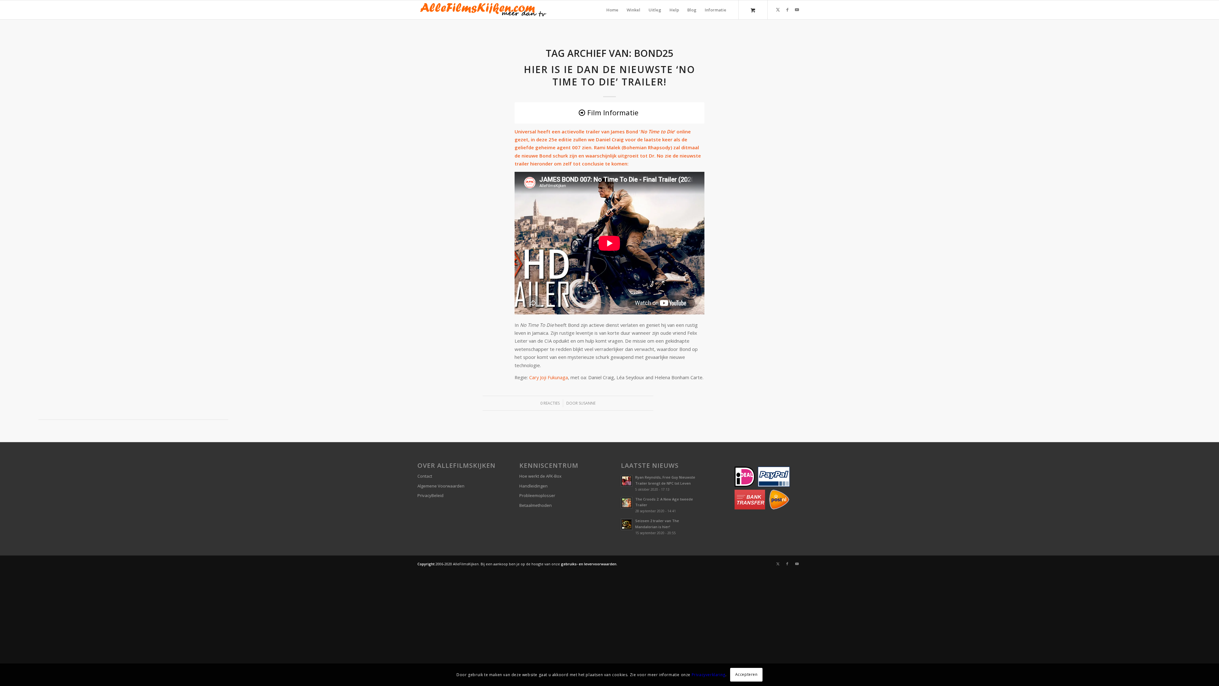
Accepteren (746, 674)
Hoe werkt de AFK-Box (540, 476)
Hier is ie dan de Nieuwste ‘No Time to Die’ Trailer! (609, 75)
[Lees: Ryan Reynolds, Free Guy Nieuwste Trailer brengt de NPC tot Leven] (626, 481)
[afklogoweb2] (482, 9)
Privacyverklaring (708, 674)
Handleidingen (533, 486)
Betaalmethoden (535, 505)
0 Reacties (550, 403)
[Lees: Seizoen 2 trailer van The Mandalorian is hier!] (626, 524)
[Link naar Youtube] (797, 9)
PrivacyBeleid (430, 495)
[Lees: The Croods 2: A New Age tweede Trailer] (626, 502)
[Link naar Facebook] (787, 9)
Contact (424, 476)
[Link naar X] (778, 9)
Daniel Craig (610, 139)
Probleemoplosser (537, 495)
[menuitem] (612, 9)
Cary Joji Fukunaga (548, 377)
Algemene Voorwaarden (440, 486)
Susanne (587, 403)
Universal (525, 131)
